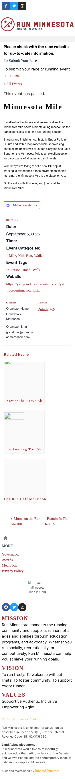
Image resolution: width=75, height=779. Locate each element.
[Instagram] (22, 6)
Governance (10, 554)
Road (26, 270)
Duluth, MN (46, 309)
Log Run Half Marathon (25, 499)
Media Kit (9, 565)
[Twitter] (14, 6)
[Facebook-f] (6, 6)
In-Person (13, 270)
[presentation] (24, 377)
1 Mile (11, 256)
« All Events (13, 84)
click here (12, 76)
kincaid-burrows (46, 771)
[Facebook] (6, 607)
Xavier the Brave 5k (24, 401)
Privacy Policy (12, 571)
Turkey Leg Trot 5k (24, 449)
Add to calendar (22, 205)
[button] (37, 39)
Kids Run (25, 256)
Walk (38, 256)
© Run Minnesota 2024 (19, 719)
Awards (7, 560)
